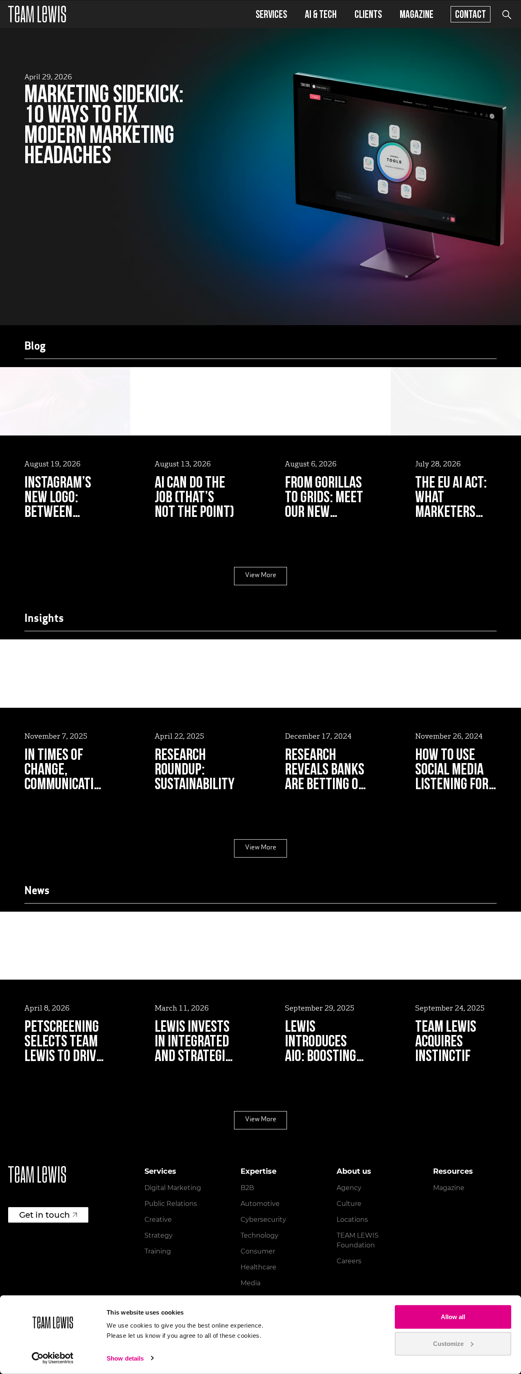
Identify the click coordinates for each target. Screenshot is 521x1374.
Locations (352, 1219)
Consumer (258, 1251)
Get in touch (44, 1215)
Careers (349, 1261)
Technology (259, 1235)
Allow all (453, 1316)
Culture (349, 1204)
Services (271, 14)
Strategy (158, 1235)
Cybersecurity (263, 1219)
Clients (368, 14)
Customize (448, 1343)
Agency (349, 1188)
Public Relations (170, 1204)
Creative (158, 1219)
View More (260, 575)
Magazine (416, 14)
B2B (247, 1188)
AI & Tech (321, 14)
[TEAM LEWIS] (37, 14)
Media (250, 1283)
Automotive (260, 1204)
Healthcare (258, 1267)
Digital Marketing (172, 1188)
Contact (470, 14)
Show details (125, 1358)
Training (157, 1251)
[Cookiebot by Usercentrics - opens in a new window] (52, 1358)
